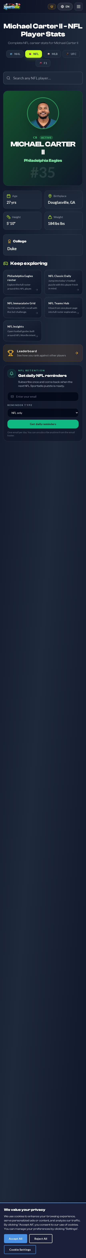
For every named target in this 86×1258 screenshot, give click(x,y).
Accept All (15, 1238)
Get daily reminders (43, 424)
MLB (55, 54)
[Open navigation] (78, 6)
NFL (36, 54)
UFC (73, 54)
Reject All (40, 1238)
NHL (17, 54)
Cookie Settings (20, 1249)
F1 (45, 63)
